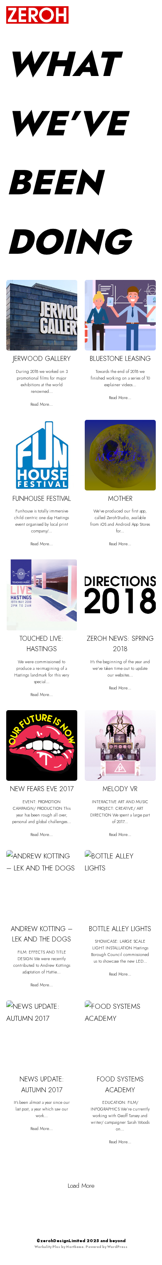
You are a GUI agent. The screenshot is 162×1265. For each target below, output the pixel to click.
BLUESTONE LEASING (120, 358)
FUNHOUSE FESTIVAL (41, 498)
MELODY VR (120, 789)
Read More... (41, 404)
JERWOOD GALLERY (42, 358)
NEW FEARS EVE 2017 (42, 789)
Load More (81, 1185)
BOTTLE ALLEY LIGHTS (120, 929)
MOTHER (120, 498)
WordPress (117, 1246)
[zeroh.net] (37, 15)
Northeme (74, 1246)
